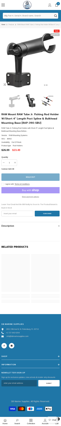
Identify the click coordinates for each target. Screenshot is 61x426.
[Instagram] (11, 345)
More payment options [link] (30, 197)
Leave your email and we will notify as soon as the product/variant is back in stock (29, 206)
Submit (49, 383)
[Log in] (49, 5)
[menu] (3, 5)
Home (3, 24)
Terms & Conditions (22, 184)
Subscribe (47, 213)
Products (11, 24)
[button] (51, 85)
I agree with (9, 184)
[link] (15, 297)
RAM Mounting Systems (18, 135)
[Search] (55, 16)
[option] (30, 59)
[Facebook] (4, 345)
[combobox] (28, 16)
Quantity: (4, 157)
